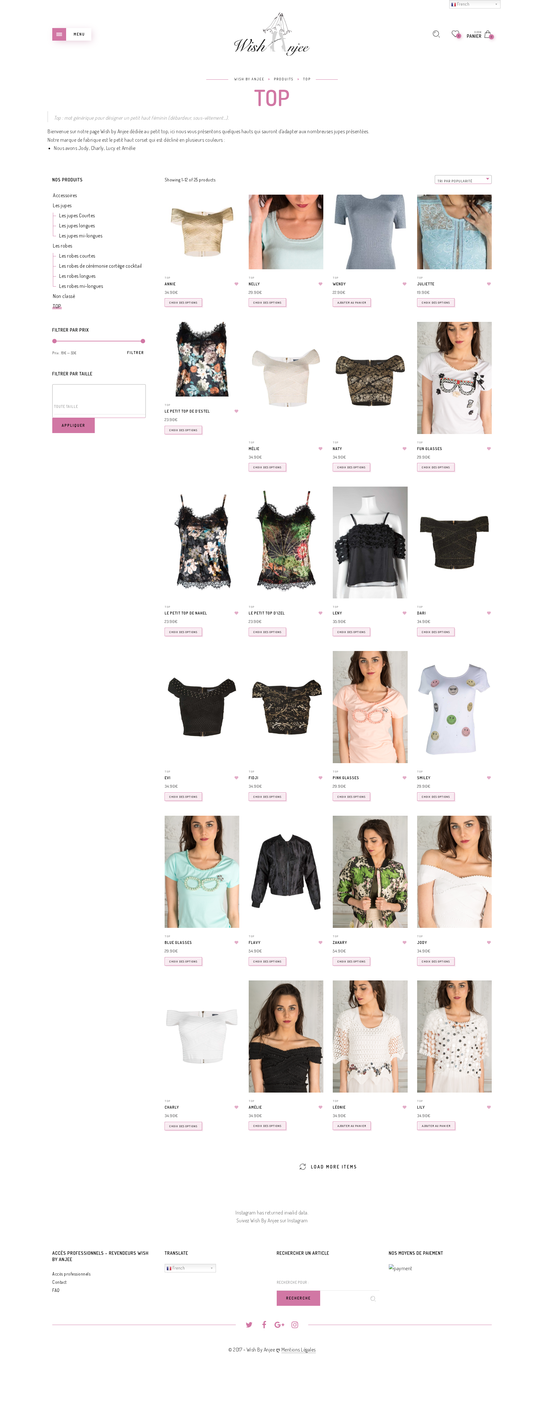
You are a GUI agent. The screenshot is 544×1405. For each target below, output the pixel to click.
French (178, 1268)
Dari (421, 613)
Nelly (254, 284)
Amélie (129, 148)
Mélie (254, 448)
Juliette (425, 284)
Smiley (424, 777)
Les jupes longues (77, 225)
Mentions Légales (298, 1349)
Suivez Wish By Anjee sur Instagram (272, 1220)
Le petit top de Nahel (186, 613)
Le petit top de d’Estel (187, 411)
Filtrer (135, 353)
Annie (170, 284)
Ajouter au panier (351, 302)
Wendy (339, 284)
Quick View (229, 208)
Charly (97, 148)
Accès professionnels (71, 1273)
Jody (83, 148)
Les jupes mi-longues (80, 235)
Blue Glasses (178, 942)
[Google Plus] (280, 1325)
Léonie (339, 1107)
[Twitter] (249, 1325)
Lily (421, 1107)
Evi (168, 777)
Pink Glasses (346, 777)
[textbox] (100, 406)
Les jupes (62, 205)
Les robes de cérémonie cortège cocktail (100, 266)
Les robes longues (77, 276)
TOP (57, 306)
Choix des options (183, 302)
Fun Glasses (429, 448)
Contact (59, 1282)
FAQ (56, 1290)
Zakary (340, 942)
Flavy (255, 942)
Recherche (298, 1298)
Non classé (64, 296)
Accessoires (65, 195)
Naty (337, 448)
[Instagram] (295, 1325)
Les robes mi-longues (81, 286)
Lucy (111, 148)
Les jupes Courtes (77, 215)
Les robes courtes (77, 256)
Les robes (62, 246)
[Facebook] (264, 1325)
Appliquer (73, 425)
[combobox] (463, 179)
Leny (337, 613)
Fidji (253, 777)
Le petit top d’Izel (267, 613)
